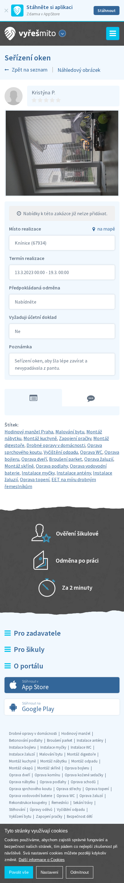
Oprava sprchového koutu (30, 788)
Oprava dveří (34, 459)
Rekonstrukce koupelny (28, 802)
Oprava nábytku (22, 781)
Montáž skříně (19, 466)
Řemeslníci (60, 802)
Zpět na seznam (30, 69)
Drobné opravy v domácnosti (55, 445)
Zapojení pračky (75, 438)
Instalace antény (74, 473)
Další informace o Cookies (42, 859)
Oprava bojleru (77, 768)
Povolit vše (19, 872)
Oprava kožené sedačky (84, 775)
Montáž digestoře (81, 754)
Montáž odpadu (84, 761)
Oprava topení (34, 479)
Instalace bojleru (22, 747)
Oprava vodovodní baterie (30, 795)
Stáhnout (107, 10)
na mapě (106, 229)
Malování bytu (69, 432)
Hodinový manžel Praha (29, 432)
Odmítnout (79, 872)
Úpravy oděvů (41, 809)
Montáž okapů (21, 768)
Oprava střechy (68, 788)
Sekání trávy (83, 802)
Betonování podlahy (25, 740)
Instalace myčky (38, 473)
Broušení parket (65, 459)
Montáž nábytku (53, 761)
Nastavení (49, 872)
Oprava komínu (47, 775)
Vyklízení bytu (20, 816)
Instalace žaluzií (22, 754)
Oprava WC (91, 452)
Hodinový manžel (75, 733)
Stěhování (17, 809)
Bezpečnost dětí (79, 816)
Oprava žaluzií (98, 459)
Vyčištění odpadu (61, 452)
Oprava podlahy (52, 466)
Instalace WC (81, 747)
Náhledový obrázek (79, 69)
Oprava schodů (83, 781)
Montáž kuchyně (40, 438)
